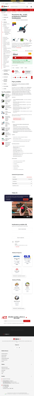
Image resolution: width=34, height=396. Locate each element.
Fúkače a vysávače (6, 61)
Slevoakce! (21, 0)
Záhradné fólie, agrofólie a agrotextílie (7, 49)
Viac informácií (18, 47)
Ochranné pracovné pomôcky (5, 80)
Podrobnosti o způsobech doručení (19, 275)
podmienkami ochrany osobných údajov (18, 323)
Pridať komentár (20, 237)
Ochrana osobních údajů (5, 358)
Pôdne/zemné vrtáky (6, 42)
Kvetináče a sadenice (6, 43)
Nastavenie (8, 199)
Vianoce (5, 83)
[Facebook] (15, 347)
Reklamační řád (4, 356)
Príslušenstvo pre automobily (7, 71)
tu (22, 197)
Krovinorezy (5, 26)
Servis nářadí (3, 370)
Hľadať (27, 7)
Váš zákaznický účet (4, 359)
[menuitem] (4, 10)
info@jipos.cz (7, 334)
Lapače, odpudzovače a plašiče (6, 53)
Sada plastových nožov (17, 118)
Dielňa (5, 19)
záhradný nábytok (6, 62)
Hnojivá (4, 67)
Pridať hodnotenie (22, 229)
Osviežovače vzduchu (6, 50)
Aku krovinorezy (6, 32)
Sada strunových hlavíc (17, 119)
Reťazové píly (5, 37)
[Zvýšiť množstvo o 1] (17, 57)
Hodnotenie (24, 77)
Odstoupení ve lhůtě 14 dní (5, 368)
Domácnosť (6, 76)
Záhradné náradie (6, 38)
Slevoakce (5, 14)
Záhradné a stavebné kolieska (6, 45)
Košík (2, 373)
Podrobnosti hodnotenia (24, 19)
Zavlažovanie (5, 39)
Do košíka (24, 57)
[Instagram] (17, 347)
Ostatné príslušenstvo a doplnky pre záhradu (6, 56)
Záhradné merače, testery (7, 51)
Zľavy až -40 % (13, 0)
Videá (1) (18, 77)
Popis (13, 77)
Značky (5, 88)
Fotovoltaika (6, 86)
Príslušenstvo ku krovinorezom (6, 28)
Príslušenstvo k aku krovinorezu (7, 34)
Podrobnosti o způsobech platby (18, 308)
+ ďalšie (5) (30, 41)
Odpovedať (17, 246)
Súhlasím (25, 199)
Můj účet (3, 371)
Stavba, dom (6, 17)
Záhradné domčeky (6, 57)
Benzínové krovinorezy (7, 29)
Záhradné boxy (5, 58)
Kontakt (3, 361)
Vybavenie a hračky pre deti (6, 74)
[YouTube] (19, 347)
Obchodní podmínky (5, 353)
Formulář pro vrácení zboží (15, 383)
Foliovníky (4, 63)
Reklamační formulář (5, 367)
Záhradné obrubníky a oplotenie (6, 24)
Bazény (4, 64)
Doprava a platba (4, 355)
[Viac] (31, 10)
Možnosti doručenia (30, 50)
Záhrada (5, 22)
